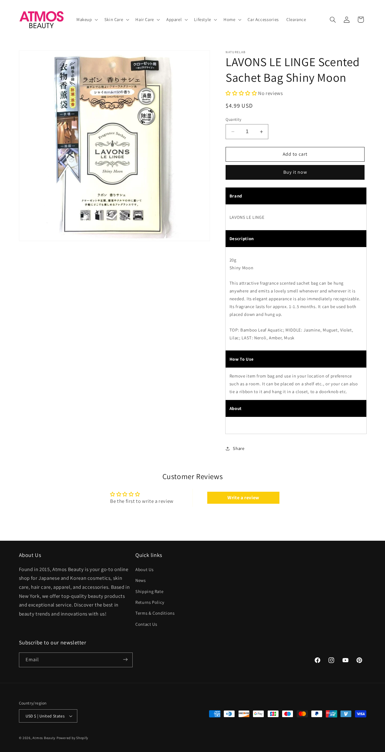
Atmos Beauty (43, 737)
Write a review (243, 497)
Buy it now (295, 172)
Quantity (233, 119)
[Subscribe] (125, 659)
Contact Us (146, 624)
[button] (86, 19)
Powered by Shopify (72, 737)
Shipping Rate (149, 591)
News (140, 580)
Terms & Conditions (154, 613)
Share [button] (238, 448)
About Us (144, 569)
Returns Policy (150, 602)
